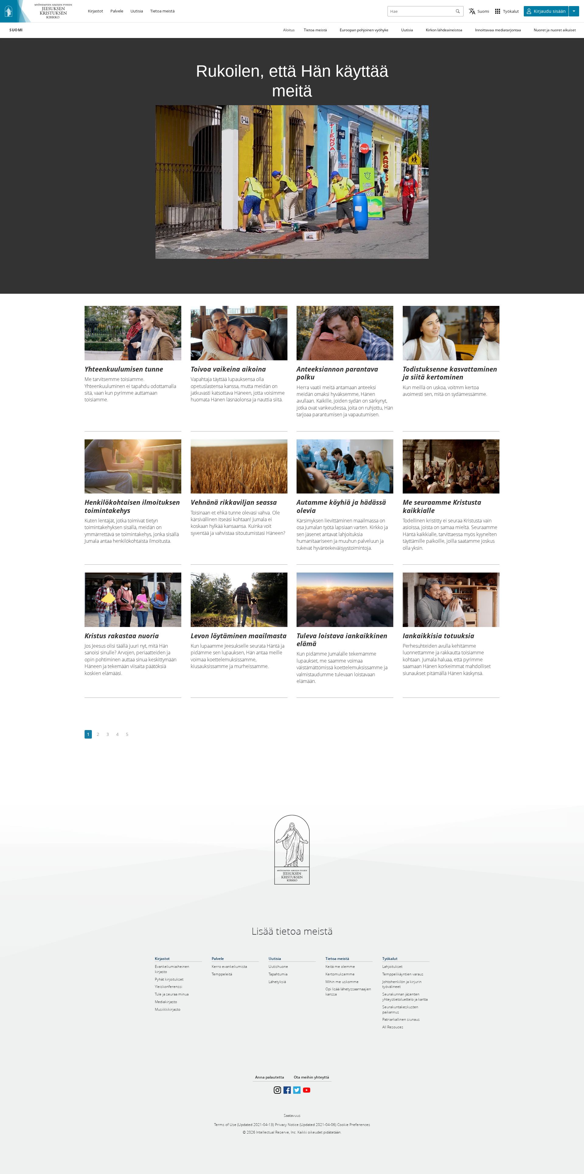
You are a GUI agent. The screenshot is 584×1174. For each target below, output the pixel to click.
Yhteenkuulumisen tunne (124, 368)
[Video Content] (292, 182)
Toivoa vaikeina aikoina (228, 368)
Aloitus (289, 30)
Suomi (16, 30)
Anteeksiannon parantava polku (337, 372)
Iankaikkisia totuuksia (438, 635)
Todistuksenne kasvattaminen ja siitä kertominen (450, 372)
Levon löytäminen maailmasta (239, 635)
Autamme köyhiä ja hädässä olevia (341, 505)
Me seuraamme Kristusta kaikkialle (442, 505)
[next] (136, 734)
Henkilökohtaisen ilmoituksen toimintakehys (132, 505)
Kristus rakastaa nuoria (122, 635)
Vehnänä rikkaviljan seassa (234, 502)
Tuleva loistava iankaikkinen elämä (342, 639)
